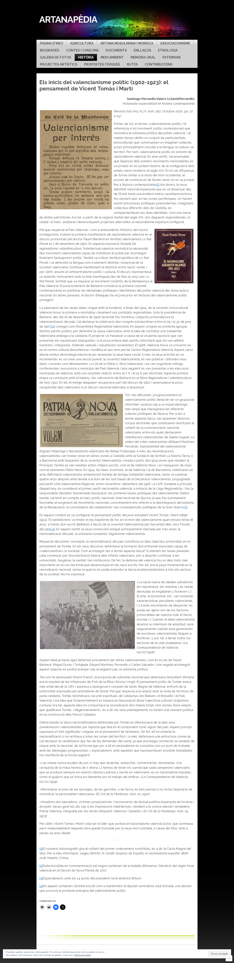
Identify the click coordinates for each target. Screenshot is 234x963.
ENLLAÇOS (142, 50)
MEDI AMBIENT (112, 57)
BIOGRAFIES (49, 50)
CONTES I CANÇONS (82, 50)
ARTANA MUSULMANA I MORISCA (126, 43)
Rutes (132, 64)
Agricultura (82, 43)
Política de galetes (82, 955)
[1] (157, 184)
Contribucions (159, 64)
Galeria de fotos (55, 57)
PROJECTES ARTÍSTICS (58, 64)
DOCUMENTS (116, 50)
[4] (53, 529)
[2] (53, 326)
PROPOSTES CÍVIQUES (102, 64)
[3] (185, 507)
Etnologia (168, 50)
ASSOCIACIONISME (175, 43)
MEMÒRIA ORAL (143, 57)
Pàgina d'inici (51, 43)
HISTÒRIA (86, 57)
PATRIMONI (172, 57)
